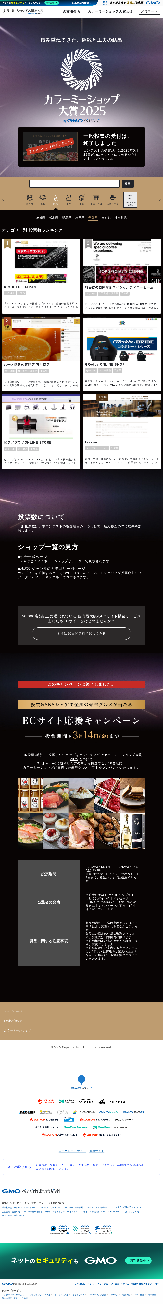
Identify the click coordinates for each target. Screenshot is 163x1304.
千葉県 (93, 217)
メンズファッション (97, 448)
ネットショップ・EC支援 (39, 1295)
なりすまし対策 (132, 1212)
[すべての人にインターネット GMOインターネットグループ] (135, 3)
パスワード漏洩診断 (74, 1207)
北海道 (29, 204)
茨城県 (40, 217)
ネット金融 (139, 1295)
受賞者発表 (71, 11)
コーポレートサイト (72, 1150)
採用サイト (97, 1150)
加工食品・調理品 (108, 293)
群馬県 (66, 217)
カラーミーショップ (17, 1030)
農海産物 (10, 371)
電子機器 (22, 449)
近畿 (82, 204)
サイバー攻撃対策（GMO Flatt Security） (102, 1212)
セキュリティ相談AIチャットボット (127, 1207)
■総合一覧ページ (32, 557)
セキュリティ (78, 1295)
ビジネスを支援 (61, 1295)
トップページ (13, 1011)
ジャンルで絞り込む (130, 203)
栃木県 (53, 217)
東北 (43, 204)
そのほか (10, 293)
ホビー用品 (105, 370)
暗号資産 (152, 1295)
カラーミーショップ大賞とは (110, 11)
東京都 (106, 217)
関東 (55, 204)
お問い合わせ (13, 1020)
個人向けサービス (10, 1298)
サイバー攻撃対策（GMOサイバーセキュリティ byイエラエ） (51, 1212)
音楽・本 (10, 449)
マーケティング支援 (97, 1295)
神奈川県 (121, 217)
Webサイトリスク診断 (97, 1207)
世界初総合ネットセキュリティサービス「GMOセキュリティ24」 (31, 1207)
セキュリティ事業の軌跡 (13, 1215)
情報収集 (126, 1295)
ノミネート (149, 11)
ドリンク (91, 293)
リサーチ (114, 1295)
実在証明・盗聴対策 (11, 1212)
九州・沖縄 (112, 204)
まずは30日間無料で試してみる (81, 633)
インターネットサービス (13, 1295)
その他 (25, 1298)
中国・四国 (96, 204)
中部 (69, 204)
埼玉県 (79, 217)
